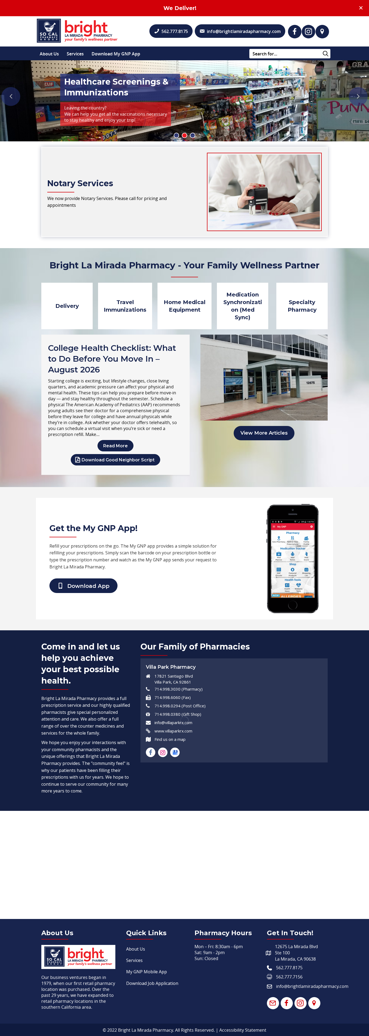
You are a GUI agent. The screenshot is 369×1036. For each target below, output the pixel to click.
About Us (49, 54)
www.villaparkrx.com (173, 731)
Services (75, 54)
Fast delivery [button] (192, 135)
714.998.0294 (167, 705)
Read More (115, 445)
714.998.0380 (167, 714)
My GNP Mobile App (146, 972)
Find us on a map (170, 739)
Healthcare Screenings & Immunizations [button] (184, 135)
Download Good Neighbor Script (118, 459)
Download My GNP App (116, 54)
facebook (150, 752)
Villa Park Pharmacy (171, 667)
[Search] (325, 54)
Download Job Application (152, 983)
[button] (294, 31)
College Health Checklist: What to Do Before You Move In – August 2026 (112, 359)
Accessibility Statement (242, 1030)
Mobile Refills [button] (176, 135)
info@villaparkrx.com (173, 722)
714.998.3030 (167, 689)
